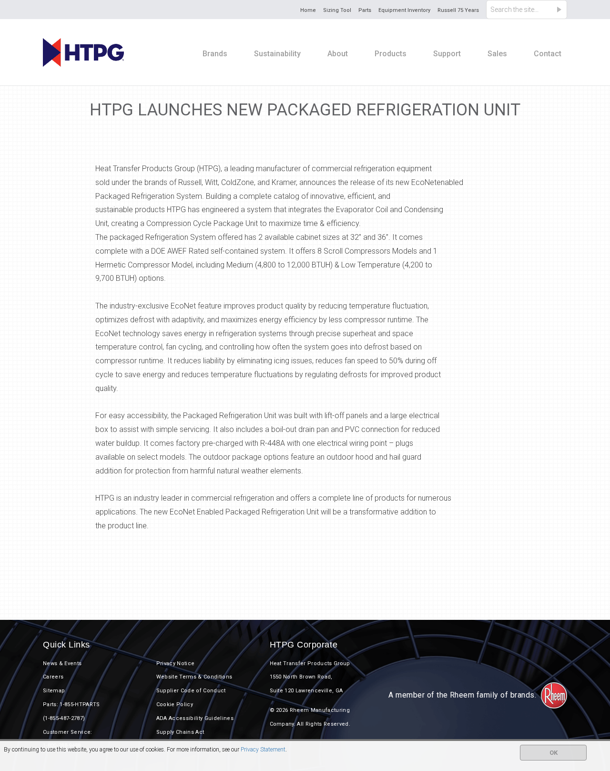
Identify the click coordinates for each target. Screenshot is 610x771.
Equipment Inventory (404, 10)
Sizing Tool (337, 10)
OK (553, 752)
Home (308, 10)
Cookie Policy (174, 704)
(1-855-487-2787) (64, 718)
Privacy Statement (263, 749)
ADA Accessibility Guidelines (195, 718)
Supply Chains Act (180, 732)
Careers (53, 677)
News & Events (62, 663)
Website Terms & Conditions (194, 677)
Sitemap (54, 691)
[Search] (562, 9)
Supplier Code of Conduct (191, 691)
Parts (364, 10)
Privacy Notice (175, 663)
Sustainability (277, 53)
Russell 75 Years (458, 10)
